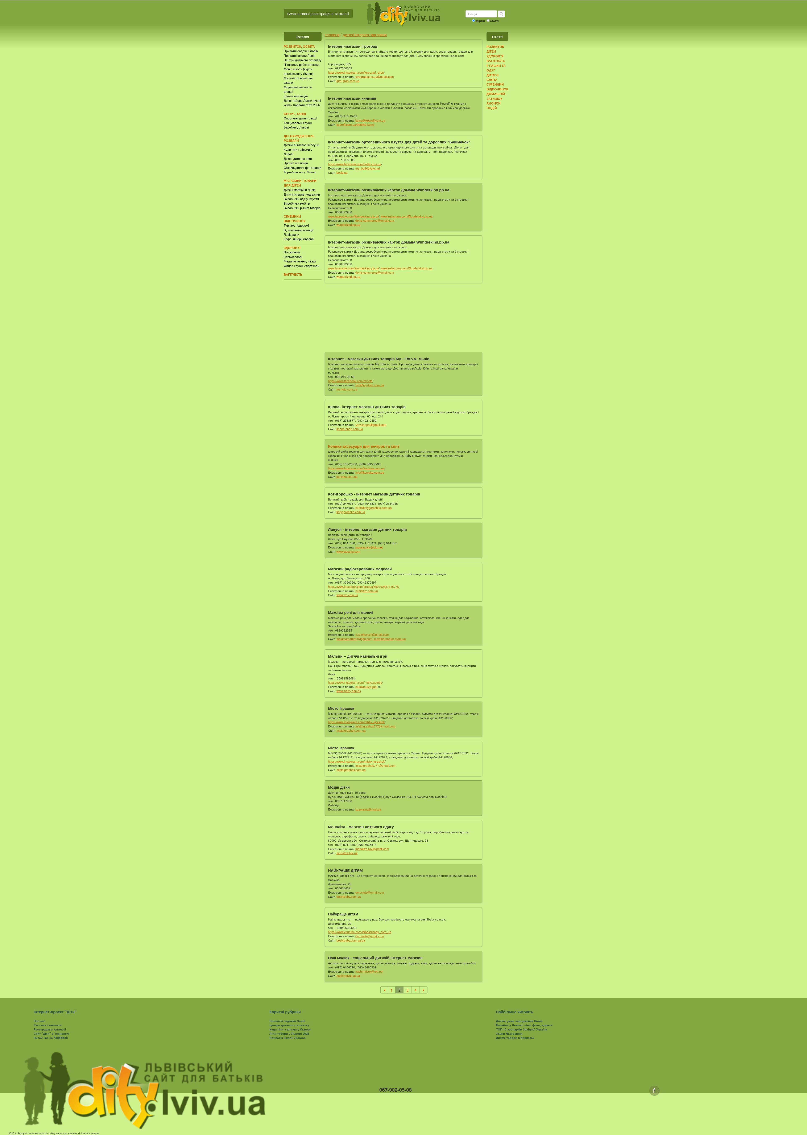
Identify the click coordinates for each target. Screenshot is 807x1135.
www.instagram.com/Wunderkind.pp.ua (407, 216)
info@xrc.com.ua (366, 591)
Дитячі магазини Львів (299, 190)
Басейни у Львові (296, 127)
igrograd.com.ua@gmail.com (374, 76)
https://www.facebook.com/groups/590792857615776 (363, 586)
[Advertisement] (403, 316)
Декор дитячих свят (298, 158)
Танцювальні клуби (298, 123)
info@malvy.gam (366, 687)
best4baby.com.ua (348, 896)
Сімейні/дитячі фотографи (302, 168)
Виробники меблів (297, 203)
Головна (332, 34)
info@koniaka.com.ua (369, 472)
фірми (480, 21)
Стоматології (293, 257)
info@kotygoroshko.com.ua (373, 508)
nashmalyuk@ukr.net (369, 971)
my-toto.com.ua (346, 389)
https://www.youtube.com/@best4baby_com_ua (359, 932)
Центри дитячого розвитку (303, 60)
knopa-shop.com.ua (349, 429)
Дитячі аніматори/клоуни (301, 145)
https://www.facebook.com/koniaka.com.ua (356, 468)
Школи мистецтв (296, 96)
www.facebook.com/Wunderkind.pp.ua (353, 216)
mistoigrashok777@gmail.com (375, 726)
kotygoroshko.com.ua (350, 512)
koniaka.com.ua (346, 476)
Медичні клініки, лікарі (300, 261)
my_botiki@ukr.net (367, 168)
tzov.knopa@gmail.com (370, 424)
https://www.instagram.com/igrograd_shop (356, 72)
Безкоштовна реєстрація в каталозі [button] (318, 13)
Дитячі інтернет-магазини (302, 194)
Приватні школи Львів (299, 55)
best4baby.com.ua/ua (350, 940)
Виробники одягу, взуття (301, 199)
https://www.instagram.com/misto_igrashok (356, 722)
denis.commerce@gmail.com (374, 220)
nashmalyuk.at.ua (348, 975)
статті (494, 21)
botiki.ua (342, 172)
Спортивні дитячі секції (300, 118)
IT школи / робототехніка (301, 64)
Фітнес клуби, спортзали (301, 266)
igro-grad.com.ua (347, 81)
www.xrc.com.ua (347, 595)
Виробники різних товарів (302, 208)
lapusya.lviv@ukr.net (369, 547)
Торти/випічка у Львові (300, 172)
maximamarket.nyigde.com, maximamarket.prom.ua (371, 639)
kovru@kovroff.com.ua (370, 120)
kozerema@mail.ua (368, 809)
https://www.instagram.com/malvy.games (355, 682)
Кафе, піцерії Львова (299, 239)
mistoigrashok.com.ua (351, 730)
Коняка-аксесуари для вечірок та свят (364, 446)
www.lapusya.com (348, 551)
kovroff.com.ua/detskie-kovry (355, 124)
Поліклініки (292, 252)
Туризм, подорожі (296, 225)
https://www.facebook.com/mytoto (350, 381)
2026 (11, 1133)
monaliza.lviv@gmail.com (372, 849)
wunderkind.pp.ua (348, 224)
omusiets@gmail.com (369, 892)
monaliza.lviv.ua (346, 853)
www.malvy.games (348, 691)
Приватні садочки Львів (301, 51)
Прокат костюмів (296, 163)
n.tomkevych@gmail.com (372, 634)
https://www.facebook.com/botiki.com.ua (354, 164)
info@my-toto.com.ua (369, 385)
